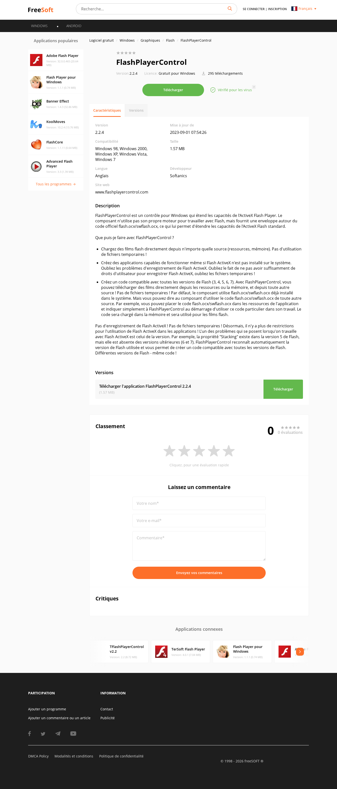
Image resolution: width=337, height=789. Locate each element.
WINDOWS (39, 25)
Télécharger (173, 90)
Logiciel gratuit (101, 40)
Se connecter (254, 9)
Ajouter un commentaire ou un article (59, 718)
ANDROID (73, 25)
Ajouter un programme (47, 709)
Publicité (107, 718)
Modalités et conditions (74, 756)
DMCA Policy (38, 756)
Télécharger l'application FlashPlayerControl (145, 386)
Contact (106, 709)
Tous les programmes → (56, 184)
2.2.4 (126, 73)
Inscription (277, 9)
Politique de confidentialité (121, 756)
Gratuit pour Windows (177, 73)
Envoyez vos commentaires (199, 572)
